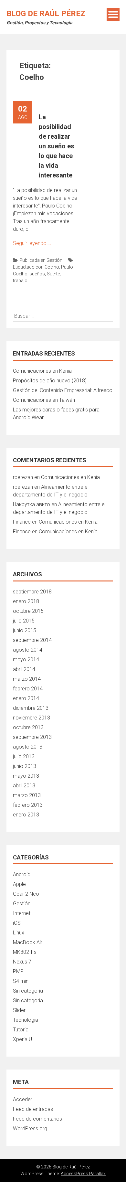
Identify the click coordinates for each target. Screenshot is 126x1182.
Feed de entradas (33, 1109)
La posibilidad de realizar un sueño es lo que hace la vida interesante (56, 146)
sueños (37, 273)
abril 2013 (24, 786)
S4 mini (21, 981)
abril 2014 (24, 669)
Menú (113, 14)
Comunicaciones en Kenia (42, 371)
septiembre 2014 (32, 640)
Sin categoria (28, 1000)
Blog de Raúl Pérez (45, 13)
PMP (18, 971)
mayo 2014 (26, 659)
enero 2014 (26, 698)
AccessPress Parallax (83, 1173)
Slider (19, 1010)
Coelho (52, 267)
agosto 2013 (27, 747)
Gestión (54, 260)
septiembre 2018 (32, 592)
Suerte (53, 273)
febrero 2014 (28, 689)
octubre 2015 (28, 611)
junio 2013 (24, 766)
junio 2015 (24, 630)
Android (21, 874)
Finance (22, 522)
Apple (19, 884)
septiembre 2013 (32, 737)
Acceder (22, 1099)
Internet (21, 913)
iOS (17, 923)
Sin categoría (28, 991)
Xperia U (22, 1039)
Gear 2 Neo (26, 894)
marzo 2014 (27, 679)
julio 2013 (24, 756)
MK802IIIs (25, 952)
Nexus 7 (22, 962)
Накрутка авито (31, 504)
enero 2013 (26, 815)
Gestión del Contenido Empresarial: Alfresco (62, 390)
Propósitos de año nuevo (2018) (50, 381)
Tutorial (21, 1030)
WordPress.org (30, 1128)
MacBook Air (27, 942)
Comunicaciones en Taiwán (44, 400)
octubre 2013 (28, 727)
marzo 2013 (27, 795)
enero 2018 (26, 601)
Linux (18, 933)
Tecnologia (25, 1020)
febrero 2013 (28, 805)
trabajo (20, 280)
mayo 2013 (26, 776)
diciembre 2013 (30, 708)
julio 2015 (24, 621)
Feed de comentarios (37, 1119)
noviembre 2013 (31, 718)
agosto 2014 (27, 650)
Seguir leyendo (32, 243)
